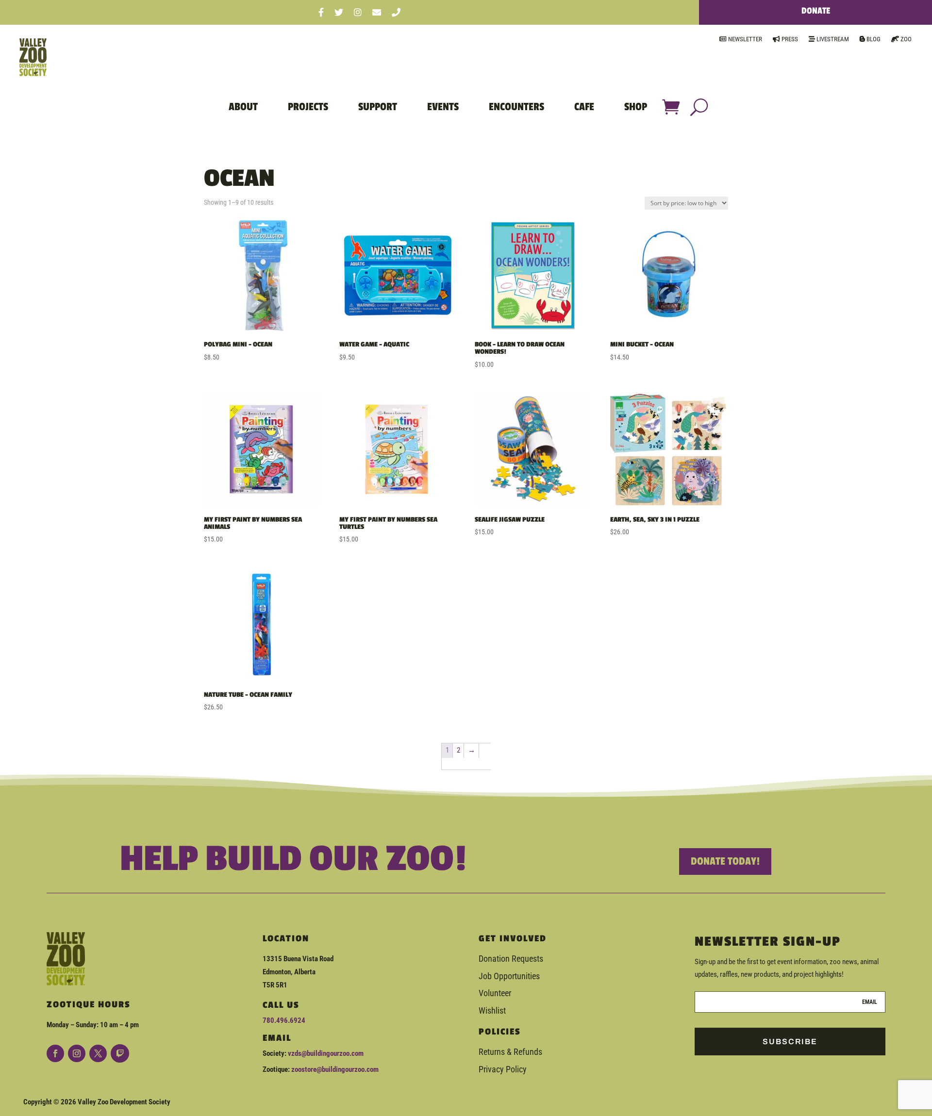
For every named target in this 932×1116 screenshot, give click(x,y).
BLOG (873, 39)
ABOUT (243, 106)
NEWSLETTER (744, 39)
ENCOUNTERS (516, 106)
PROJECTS (308, 106)
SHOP (635, 106)
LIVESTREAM (832, 39)
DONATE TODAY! (725, 861)
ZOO (905, 39)
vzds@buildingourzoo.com (326, 1053)
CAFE (584, 106)
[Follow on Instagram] (76, 1053)
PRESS (789, 39)
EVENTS (443, 106)
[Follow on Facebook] (55, 1053)
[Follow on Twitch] (120, 1053)
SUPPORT (377, 106)
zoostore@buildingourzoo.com (335, 1069)
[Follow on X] (98, 1053)
